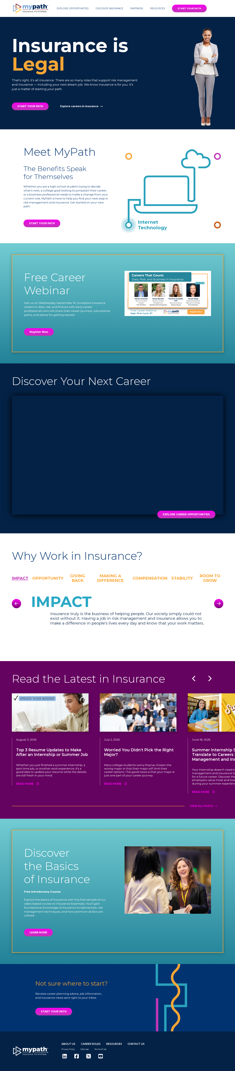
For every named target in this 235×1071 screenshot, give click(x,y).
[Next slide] (218, 603)
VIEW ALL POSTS (201, 806)
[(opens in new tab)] (64, 1056)
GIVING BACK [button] (77, 578)
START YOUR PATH (189, 8)
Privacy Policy (68, 1049)
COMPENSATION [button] (150, 578)
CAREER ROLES (91, 1043)
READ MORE (25, 783)
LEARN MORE (38, 932)
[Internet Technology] (128, 224)
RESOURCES (114, 1043)
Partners (136, 8)
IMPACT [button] (20, 578)
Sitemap (84, 1049)
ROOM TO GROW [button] (210, 578)
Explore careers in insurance (79, 106)
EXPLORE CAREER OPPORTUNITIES (186, 514)
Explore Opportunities (73, 8)
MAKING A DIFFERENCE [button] (110, 578)
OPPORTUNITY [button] (47, 578)
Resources (157, 8)
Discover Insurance (109, 8)
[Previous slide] (16, 603)
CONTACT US (136, 1043)
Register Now (39, 331)
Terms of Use (100, 1049)
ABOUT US (68, 1043)
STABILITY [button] (182, 578)
